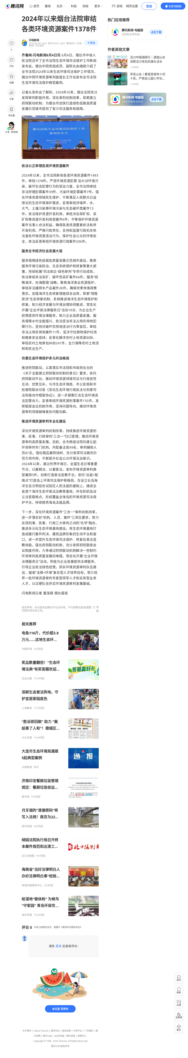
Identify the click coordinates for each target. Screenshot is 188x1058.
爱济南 (25, 796)
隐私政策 (66, 1030)
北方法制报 (28, 855)
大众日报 (27, 737)
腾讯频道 (70, 1035)
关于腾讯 (27, 1030)
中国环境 (27, 649)
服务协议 (55, 1030)
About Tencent (41, 1030)
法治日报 (27, 678)
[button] (156, 32)
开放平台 (77, 1030)
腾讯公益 (47, 1035)
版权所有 (65, 1046)
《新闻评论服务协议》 (71, 927)
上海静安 (27, 708)
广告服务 (88, 1030)
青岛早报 (27, 915)
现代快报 (27, 826)
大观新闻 (27, 767)
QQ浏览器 (59, 1035)
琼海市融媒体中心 (32, 885)
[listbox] (60, 769)
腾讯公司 (55, 1046)
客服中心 (82, 1035)
